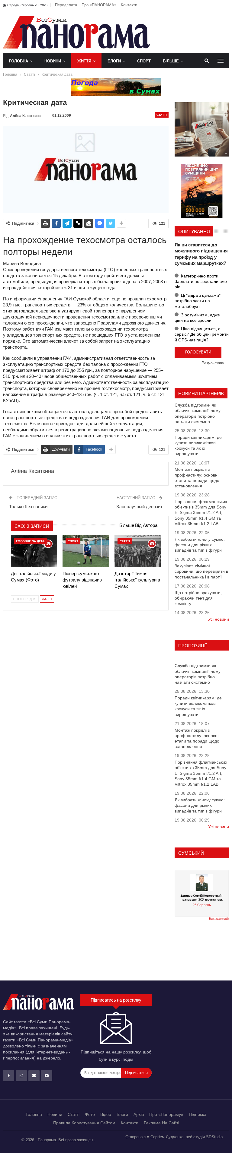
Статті (161, 114)
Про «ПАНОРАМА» (99, 5)
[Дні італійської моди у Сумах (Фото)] (34, 551)
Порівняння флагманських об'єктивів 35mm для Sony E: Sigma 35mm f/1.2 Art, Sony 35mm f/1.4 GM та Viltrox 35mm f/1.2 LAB (201, 512)
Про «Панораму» (166, 1114)
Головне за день (30, 541)
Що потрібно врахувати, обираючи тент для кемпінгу (198, 598)
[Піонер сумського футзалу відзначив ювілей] (86, 551)
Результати (213, 363)
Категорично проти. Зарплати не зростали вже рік (201, 281)
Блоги (114, 61)
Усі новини (218, 619)
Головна (18, 61)
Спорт (144, 61)
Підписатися (136, 1072)
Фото (90, 1114)
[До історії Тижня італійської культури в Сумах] (137, 551)
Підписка (197, 1114)
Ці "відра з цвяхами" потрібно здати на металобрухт (198, 301)
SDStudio (214, 1137)
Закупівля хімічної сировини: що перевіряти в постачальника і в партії (201, 571)
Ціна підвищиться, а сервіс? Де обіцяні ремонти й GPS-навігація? (202, 334)
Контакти (129, 5)
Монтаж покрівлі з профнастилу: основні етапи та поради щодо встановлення (197, 477)
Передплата (66, 5)
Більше (171, 61)
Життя (84, 61)
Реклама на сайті (161, 1122)
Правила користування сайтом (84, 1122)
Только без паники (28, 506)
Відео (105, 1114)
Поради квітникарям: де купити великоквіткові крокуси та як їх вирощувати (198, 445)
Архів (139, 1114)
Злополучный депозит (139, 506)
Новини (52, 61)
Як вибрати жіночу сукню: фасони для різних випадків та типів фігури (200, 545)
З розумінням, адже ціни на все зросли (197, 317)
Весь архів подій (219, 918)
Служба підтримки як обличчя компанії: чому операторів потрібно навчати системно (198, 413)
